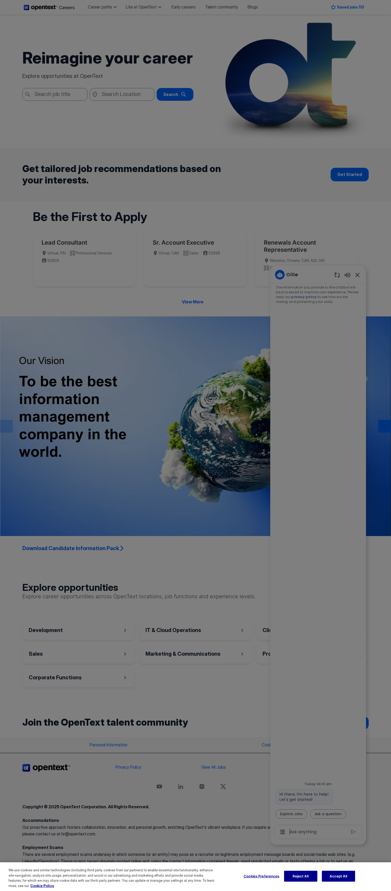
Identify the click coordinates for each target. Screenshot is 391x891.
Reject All (300, 876)
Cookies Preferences (261, 876)
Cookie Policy (42, 885)
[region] (195, 876)
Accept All (338, 876)
